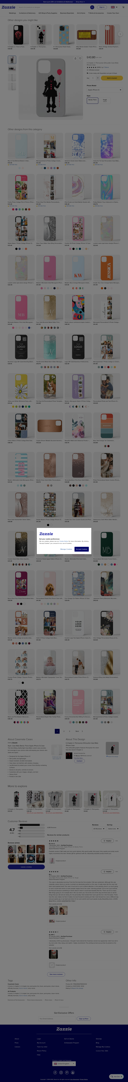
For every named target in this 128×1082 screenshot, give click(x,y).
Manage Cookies (66, 549)
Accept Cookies (81, 549)
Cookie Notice (64, 541)
